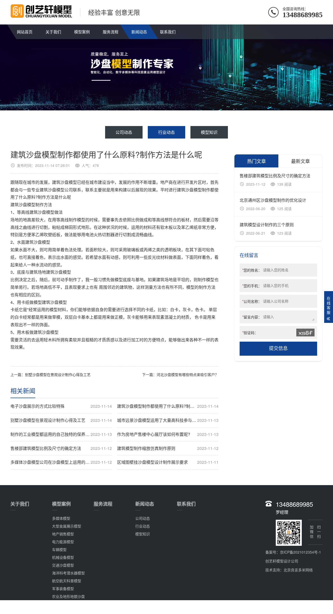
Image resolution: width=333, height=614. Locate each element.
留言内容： (252, 316)
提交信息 (278, 348)
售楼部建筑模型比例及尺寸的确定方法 (61, 448)
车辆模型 (59, 549)
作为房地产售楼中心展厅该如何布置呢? (168, 434)
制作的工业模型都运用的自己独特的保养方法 (61, 434)
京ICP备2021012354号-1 (300, 552)
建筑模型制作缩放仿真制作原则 (168, 448)
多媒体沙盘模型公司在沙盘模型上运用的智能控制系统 (61, 462)
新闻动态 (139, 31)
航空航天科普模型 (66, 580)
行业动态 (166, 132)
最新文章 (300, 161)
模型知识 (209, 132)
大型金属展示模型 (66, 526)
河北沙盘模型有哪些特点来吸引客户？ (188, 374)
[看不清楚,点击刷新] (305, 332)
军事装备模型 (63, 588)
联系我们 (168, 31)
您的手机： (252, 285)
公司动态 (124, 132)
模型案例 (82, 31)
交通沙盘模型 (63, 565)
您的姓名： (252, 270)
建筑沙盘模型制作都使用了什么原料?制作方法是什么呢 (168, 406)
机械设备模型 (63, 557)
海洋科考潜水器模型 (68, 572)
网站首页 (25, 31)
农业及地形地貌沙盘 (68, 596)
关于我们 (53, 31)
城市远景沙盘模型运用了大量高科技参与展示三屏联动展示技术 (168, 420)
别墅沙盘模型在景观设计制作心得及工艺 (58, 374)
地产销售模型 (63, 533)
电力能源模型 (63, 541)
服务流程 (110, 31)
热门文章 (256, 161)
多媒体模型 (61, 518)
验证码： (250, 332)
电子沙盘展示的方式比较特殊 (61, 406)
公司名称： (252, 301)
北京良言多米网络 (298, 569)
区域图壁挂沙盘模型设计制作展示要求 (168, 462)
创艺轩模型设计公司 (281, 560)
